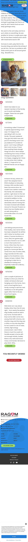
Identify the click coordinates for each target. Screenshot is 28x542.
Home (2, 434)
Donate (3, 438)
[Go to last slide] (3, 92)
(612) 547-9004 (10, 424)
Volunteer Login (8, 445)
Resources (4, 442)
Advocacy (4, 440)
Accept (14, 536)
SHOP (15, 438)
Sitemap (14, 457)
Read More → (10, 118)
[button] (26, 524)
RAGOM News (14, 455)
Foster (16, 434)
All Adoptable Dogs (14, 360)
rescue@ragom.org (7, 426)
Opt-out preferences (10, 540)
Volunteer (17, 436)
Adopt (3, 436)
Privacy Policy (18, 540)
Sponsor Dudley (7, 59)
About (15, 440)
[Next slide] (23, 92)
